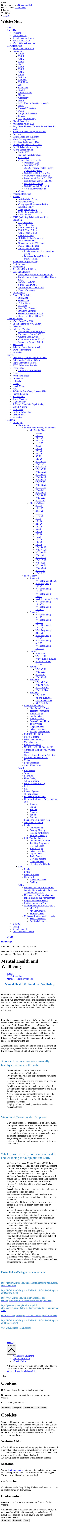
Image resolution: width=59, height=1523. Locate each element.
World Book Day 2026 (23, 321)
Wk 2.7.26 (40, 498)
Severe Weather (20, 399)
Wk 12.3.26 (41, 466)
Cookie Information (21, 1358)
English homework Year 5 (36, 900)
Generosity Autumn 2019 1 (30, 342)
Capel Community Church (25, 362)
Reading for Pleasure (39, 833)
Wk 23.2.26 (41, 669)
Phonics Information (22, 194)
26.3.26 (39, 544)
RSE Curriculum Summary (30, 238)
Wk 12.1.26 (41, 656)
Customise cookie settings (35, 1408)
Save (26, 1520)
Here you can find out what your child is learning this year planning (39, 896)
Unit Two (22, 79)
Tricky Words (36, 724)
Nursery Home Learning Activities (39, 755)
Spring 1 (34, 651)
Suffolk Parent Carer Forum (31, 287)
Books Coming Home (40, 721)
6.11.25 (39, 433)
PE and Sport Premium (23, 149)
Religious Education (27, 113)
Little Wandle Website (40, 708)
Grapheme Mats (37, 726)
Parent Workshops (26, 290)
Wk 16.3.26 (41, 677)
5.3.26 (38, 537)
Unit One (22, 77)
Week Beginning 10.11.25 (43, 621)
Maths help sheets (38, 918)
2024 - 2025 (23, 152)
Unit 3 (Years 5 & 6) (27, 233)
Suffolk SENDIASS (27, 285)
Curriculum (18, 51)
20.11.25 (39, 438)
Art (19, 85)
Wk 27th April (42, 687)
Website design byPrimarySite (21, 1371)
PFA (15, 388)
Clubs (21, 191)
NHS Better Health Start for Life (39, 747)
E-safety (16, 924)
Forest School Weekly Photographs (40, 427)
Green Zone (23, 300)
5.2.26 (38, 456)
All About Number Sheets (36, 757)
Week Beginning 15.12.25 (43, 647)
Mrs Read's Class (37, 430)
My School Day (31, 742)
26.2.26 (39, 534)
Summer (33, 809)
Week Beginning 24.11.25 (43, 631)
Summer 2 (34, 692)
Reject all (6, 1408)
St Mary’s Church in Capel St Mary (29, 404)
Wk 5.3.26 (40, 464)
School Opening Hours (23, 38)
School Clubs (19, 396)
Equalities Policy (26, 207)
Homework (18, 378)
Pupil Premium (19, 264)
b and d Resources (32, 765)
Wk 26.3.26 (41, 472)
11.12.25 (39, 443)
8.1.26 (38, 446)
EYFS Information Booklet (25, 365)
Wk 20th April (42, 685)
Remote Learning (20, 394)
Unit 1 (21, 56)
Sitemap (10, 1342)
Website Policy (19, 1361)
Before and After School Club (26, 360)
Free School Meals (21, 375)
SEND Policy (24, 214)
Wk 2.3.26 (40, 672)
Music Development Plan (24, 139)
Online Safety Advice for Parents (27, 144)
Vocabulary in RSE (27, 240)
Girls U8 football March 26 (36, 186)
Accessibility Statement (23, 1356)
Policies (16, 196)
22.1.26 (39, 451)
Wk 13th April (42, 682)
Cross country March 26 (35, 188)
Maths (21, 100)
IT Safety (17, 381)
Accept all (17, 1408)
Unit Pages (17, 422)
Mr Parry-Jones (37, 913)
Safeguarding (19, 266)
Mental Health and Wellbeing (26, 137)
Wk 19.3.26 (41, 469)
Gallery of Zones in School (30, 313)
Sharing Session (31, 794)
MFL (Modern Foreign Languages (33, 103)
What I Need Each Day (34, 783)
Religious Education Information (27, 347)
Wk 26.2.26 (41, 461)
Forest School (19, 368)
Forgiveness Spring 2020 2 (30, 334)
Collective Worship (21, 329)
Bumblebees (29, 770)
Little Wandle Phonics (34, 705)
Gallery (16, 926)
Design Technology (27, 118)
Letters (16, 383)
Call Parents (20, 7)
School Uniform (31, 737)
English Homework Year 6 (36, 903)
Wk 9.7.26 (40, 500)
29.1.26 (39, 453)
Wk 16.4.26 (41, 474)
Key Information (14, 46)
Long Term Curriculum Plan (37, 820)
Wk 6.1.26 (40, 653)
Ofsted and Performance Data (26, 142)
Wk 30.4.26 (41, 479)
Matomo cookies (15, 1470)
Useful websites (31, 259)
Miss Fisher (35, 908)
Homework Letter (38, 879)
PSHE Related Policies (28, 246)
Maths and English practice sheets (39, 916)
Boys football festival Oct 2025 (38, 178)
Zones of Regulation (22, 295)
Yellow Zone (24, 303)
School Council (20, 929)
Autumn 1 (34, 578)
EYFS (21, 53)
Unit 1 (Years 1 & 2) (27, 227)
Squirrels (28, 773)
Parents (10, 355)
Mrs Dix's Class (37, 503)
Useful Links (18, 414)
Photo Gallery (30, 575)
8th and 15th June (44, 698)
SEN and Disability (21, 272)
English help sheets (38, 921)
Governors (17, 134)
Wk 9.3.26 (40, 674)
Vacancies (17, 352)
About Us (11, 30)
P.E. (26, 788)
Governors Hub (25, 5)
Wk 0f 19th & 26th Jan (46, 659)
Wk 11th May (42, 690)
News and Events (15, 318)
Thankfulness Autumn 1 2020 (31, 331)
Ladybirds (28, 775)
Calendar (17, 326)
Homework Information (35, 796)
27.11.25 (39, 440)
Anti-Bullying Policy (27, 199)
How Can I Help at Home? (30, 316)
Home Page (6, 941)
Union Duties (19, 292)
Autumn (33, 804)
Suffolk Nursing (20, 407)
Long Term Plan (25, 222)
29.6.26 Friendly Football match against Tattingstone (38, 169)
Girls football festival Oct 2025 (38, 181)
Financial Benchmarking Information (29, 131)
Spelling (33, 882)
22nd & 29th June (44, 700)
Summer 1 (34, 679)
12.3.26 (39, 539)
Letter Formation (37, 729)
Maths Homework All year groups (39, 905)
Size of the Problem (27, 308)
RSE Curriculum (26, 235)
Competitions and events (29, 160)
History (21, 95)
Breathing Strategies (27, 311)
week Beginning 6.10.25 (47, 599)
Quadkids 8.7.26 (31, 162)
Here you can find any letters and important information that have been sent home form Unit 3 (40, 890)
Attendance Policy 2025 (23, 124)
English (21, 90)
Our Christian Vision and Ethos (27, 147)
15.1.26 (39, 448)
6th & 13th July (43, 703)
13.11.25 (39, 435)
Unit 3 (21, 61)
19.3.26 (39, 542)
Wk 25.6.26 (41, 495)
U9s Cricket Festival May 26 (37, 175)
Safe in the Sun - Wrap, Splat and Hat (30, 391)
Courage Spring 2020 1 (29, 337)
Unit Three (23, 82)
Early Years (23, 425)
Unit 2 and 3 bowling (33, 183)
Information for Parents (28, 248)
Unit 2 (21, 59)
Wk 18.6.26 (41, 492)
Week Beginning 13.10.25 (43, 603)
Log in (6, 15)
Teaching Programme (39, 711)
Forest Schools (25, 92)
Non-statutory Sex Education (31, 243)
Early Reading (36, 827)
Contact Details (19, 35)
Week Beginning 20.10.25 (43, 608)
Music (21, 105)
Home (9, 27)
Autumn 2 (34, 612)
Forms (15, 373)
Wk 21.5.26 (41, 487)
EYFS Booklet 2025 (33, 734)
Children (11, 420)
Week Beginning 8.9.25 (46, 581)
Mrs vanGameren (38, 911)
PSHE (21, 111)
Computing (23, 87)
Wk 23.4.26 (41, 477)
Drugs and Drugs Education (36, 256)
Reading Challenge (38, 835)
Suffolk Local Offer (27, 282)
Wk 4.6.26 (40, 490)
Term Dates (18, 409)
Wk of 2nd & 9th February (43, 662)
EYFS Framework (32, 744)
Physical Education (27, 108)
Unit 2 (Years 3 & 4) (27, 230)
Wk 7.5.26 (40, 482)
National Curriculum (33, 822)
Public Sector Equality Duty (25, 261)
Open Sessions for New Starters (27, 324)
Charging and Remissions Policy (33, 204)
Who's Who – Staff (21, 40)
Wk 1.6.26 (40, 695)
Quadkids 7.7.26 (31, 165)
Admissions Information (23, 48)
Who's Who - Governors (24, 43)
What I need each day (34, 739)
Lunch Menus (19, 386)
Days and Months (38, 859)
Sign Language (19, 401)
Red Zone (22, 305)
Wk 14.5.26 (41, 485)
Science (21, 116)
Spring (33, 807)
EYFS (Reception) (26, 225)
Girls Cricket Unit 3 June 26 (37, 173)
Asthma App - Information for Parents (30, 357)
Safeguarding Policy (27, 209)
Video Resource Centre (23, 931)
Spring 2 (34, 666)
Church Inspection (21, 121)
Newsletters (18, 344)
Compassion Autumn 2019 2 (31, 339)
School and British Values (24, 269)
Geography (23, 98)
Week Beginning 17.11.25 (43, 626)
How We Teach (37, 718)
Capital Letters (36, 716)
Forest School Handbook (29, 370)
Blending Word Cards (40, 731)
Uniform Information (22, 412)
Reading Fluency (37, 830)
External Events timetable (29, 155)
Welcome (17, 33)
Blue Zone (23, 298)
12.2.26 (39, 459)
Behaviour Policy (26, 201)
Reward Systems (31, 791)
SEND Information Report (30, 212)
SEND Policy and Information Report (35, 274)
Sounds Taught (36, 713)
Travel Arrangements (22, 349)
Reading (28, 825)
